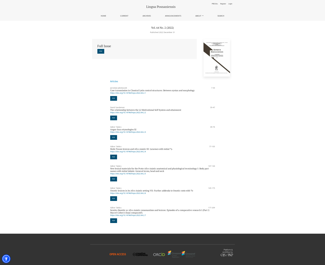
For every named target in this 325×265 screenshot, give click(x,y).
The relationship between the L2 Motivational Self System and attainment (145, 109)
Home (103, 16)
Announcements (173, 16)
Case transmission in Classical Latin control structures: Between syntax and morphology (152, 90)
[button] (6, 258)
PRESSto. (215, 4)
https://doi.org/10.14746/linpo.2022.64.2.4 (128, 151)
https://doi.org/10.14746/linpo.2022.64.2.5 (128, 173)
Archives (147, 16)
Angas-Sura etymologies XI (123, 129)
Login (230, 4)
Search (220, 16)
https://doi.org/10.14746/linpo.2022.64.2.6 (128, 193)
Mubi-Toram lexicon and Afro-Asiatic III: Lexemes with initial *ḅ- (141, 149)
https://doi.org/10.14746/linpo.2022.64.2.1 (128, 93)
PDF (100, 51)
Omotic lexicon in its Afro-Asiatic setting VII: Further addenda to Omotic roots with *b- (152, 190)
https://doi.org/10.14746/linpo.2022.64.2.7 (128, 215)
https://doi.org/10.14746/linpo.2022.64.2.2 (128, 112)
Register (223, 4)
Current (124, 16)
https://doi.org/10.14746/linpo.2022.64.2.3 (128, 132)
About (198, 16)
